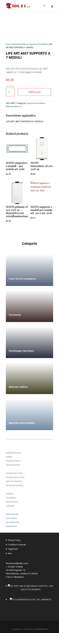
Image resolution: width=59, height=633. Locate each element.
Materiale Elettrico (20, 44)
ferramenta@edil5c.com (17, 563)
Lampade (10, 505)
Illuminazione (12, 501)
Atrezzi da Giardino (14, 485)
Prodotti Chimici (13, 460)
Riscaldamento (13, 522)
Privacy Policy (14, 540)
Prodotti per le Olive (15, 477)
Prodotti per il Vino (14, 473)
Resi (10, 553)
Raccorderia (11, 518)
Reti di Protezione (14, 481)
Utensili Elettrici (13, 464)
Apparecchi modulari (38, 44)
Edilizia (9, 456)
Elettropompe (12, 514)
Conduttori (11, 497)
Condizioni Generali (17, 544)
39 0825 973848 (15, 566)
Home (8, 44)
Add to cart (34, 92)
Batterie (9, 493)
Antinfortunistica (13, 452)
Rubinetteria (11, 526)
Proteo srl (42, 629)
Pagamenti (13, 548)
